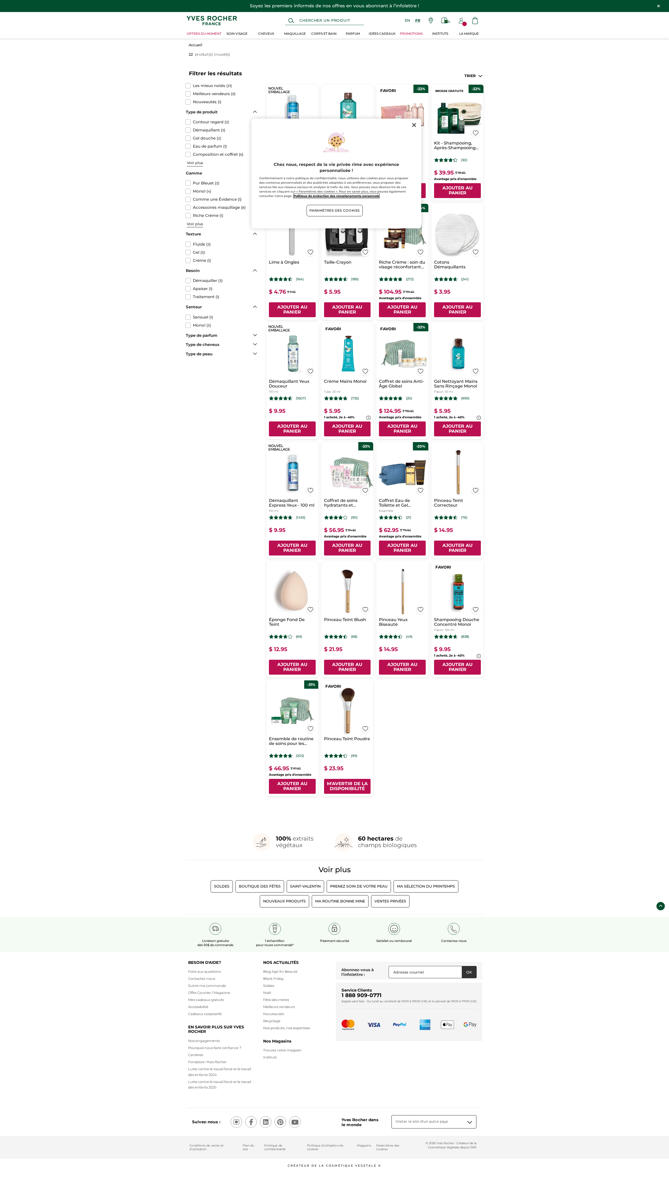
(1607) (301, 398)
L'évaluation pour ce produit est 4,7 (336, 398)
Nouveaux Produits (284, 901)
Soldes (221, 886)
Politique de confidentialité (275, 1147)
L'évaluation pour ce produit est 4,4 (391, 517)
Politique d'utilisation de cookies (325, 1147)
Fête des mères (276, 1000)
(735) (355, 398)
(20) (409, 398)
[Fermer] (414, 125)
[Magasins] (431, 21)
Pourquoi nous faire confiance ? (214, 1048)
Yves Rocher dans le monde (360, 1122)
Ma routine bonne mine (340, 901)
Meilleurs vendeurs (279, 1007)
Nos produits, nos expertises (286, 1028)
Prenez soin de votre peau (359, 886)
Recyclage (271, 1021)
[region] (336, 173)
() (212, 85)
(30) (464, 160)
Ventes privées (390, 901)
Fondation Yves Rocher (207, 1062)
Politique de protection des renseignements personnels (336, 196)
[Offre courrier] (445, 21)
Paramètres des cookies (388, 1147)
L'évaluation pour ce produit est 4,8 (391, 279)
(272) (410, 279)
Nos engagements (204, 1041)
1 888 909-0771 (362, 995)
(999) (465, 398)
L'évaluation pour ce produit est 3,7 (281, 636)
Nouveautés (273, 1014)
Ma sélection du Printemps (426, 886)
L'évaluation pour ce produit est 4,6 (336, 279)
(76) (464, 517)
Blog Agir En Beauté (280, 971)
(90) (354, 517)
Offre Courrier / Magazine (209, 993)
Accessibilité (198, 1007)
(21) (408, 517)
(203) (300, 756)
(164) (300, 279)
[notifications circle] (464, 24)
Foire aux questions (204, 971)
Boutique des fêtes (260, 886)
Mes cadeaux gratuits (206, 1000)
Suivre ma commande (207, 985)
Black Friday (273, 978)
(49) (409, 637)
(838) (465, 637)
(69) (299, 637)
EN (407, 20)
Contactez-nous (201, 978)
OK (469, 972)
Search (291, 20)
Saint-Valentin (305, 886)
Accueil (195, 45)
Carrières (195, 1055)
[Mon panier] (475, 20)
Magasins (364, 1145)
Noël (267, 993)
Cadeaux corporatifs (205, 1014)
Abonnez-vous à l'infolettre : (357, 972)
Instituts (270, 1057)
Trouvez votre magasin (282, 1050)
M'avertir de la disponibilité (347, 786)
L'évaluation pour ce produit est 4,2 (336, 517)
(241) (465, 279)
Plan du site (248, 1147)
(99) (354, 756)
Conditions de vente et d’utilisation (206, 1147)
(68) (354, 637)
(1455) (300, 517)
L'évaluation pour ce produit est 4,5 (281, 279)
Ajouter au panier (457, 190)
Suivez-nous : (206, 1121)
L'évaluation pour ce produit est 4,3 (446, 160)
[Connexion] (461, 21)
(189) (355, 279)
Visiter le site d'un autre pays (422, 1121)
